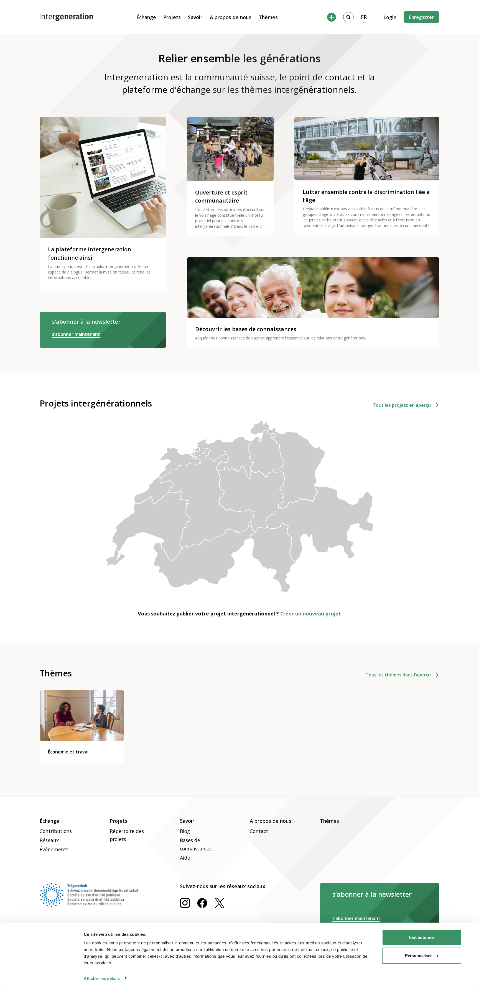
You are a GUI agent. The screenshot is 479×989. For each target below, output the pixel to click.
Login (389, 17)
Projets (172, 17)
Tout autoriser (421, 937)
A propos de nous (230, 17)
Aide (185, 857)
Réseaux (49, 840)
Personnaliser (418, 955)
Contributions (56, 831)
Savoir (195, 17)
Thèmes (268, 17)
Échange (146, 17)
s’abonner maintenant (76, 334)
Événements (54, 849)
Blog (185, 831)
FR (364, 17)
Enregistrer (421, 17)
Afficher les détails (102, 978)
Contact (259, 831)
